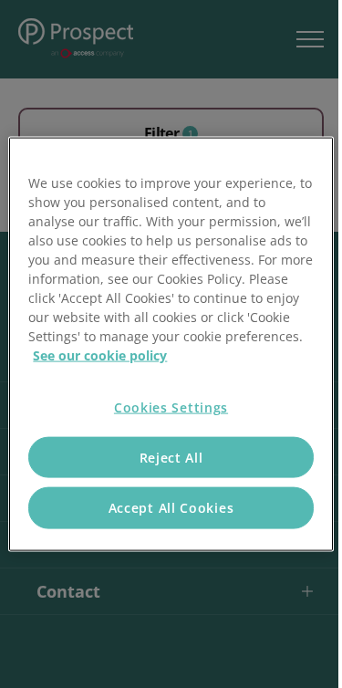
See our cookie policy (100, 355)
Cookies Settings (171, 407)
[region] (170, 344)
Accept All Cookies (171, 507)
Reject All (171, 456)
